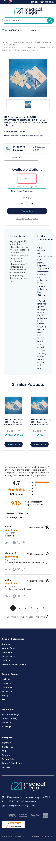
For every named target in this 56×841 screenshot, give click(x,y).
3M (3, 699)
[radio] (40, 482)
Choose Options (14, 444)
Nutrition (6, 660)
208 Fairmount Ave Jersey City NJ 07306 (28, 797)
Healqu (5, 695)
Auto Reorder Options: (27, 187)
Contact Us (7, 747)
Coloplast (7, 687)
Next (50, 421)
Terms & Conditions (12, 763)
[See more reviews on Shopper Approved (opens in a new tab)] (23, 543)
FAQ (4, 751)
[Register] (5, 1)
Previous (2, 421)
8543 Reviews (19, 494)
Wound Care (8, 648)
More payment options (27, 218)
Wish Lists (6, 722)
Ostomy (6, 644)
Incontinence (8, 656)
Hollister (6, 679)
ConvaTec (7, 683)
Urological (7, 652)
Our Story (6, 743)
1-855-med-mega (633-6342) (42, 2)
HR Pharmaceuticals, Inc (31, 136)
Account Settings (10, 714)
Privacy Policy (8, 759)
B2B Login (6, 726)
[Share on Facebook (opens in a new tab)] (14, 543)
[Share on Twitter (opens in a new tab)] (18, 542)
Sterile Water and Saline (14, 664)
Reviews (6, 767)
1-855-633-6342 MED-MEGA (22, 801)
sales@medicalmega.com (21, 805)
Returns (6, 755)
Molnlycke (7, 691)
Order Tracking (9, 718)
